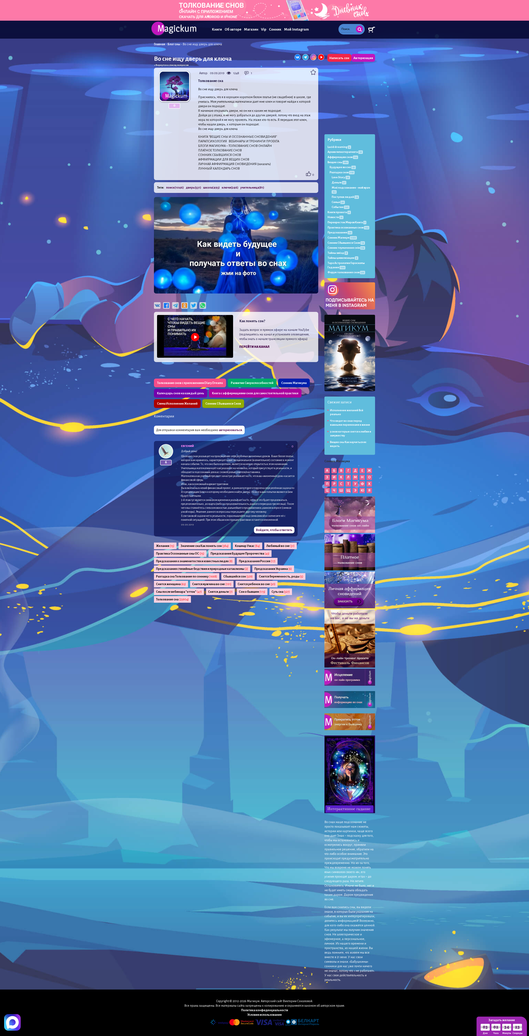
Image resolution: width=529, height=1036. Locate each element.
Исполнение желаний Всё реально (346, 412)
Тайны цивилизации (342, 257)
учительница (252, 187)
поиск (175, 187)
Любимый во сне (280, 546)
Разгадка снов (342, 172)
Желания (165, 546)
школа (211, 187)
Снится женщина (171, 584)
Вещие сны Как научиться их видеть (348, 444)
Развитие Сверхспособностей (252, 383)
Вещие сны (338, 162)
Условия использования (264, 1014)
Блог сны (174, 44)
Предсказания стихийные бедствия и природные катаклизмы (202, 568)
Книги (217, 29)
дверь (193, 187)
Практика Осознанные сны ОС (180, 553)
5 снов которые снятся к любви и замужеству (350, 433)
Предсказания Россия (257, 561)
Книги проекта (339, 212)
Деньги (338, 182)
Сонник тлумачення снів (346, 247)
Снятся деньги (220, 591)
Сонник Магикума (294, 383)
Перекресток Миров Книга (346, 222)
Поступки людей (345, 196)
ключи (230, 187)
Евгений (187, 446)
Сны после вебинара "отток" (179, 591)
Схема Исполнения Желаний (177, 403)
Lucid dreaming (339, 147)
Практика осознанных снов (348, 227)
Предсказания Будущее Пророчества (240, 553)
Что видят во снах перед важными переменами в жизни (350, 422)
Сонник (275, 29)
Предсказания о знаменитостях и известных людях (194, 561)
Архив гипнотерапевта (345, 151)
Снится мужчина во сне (211, 584)
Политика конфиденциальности (264, 1010)
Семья (338, 202)
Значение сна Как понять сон (205, 546)
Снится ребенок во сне (256, 584)
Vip (263, 29)
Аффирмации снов (342, 157)
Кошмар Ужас (247, 546)
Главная (159, 44)
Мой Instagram (296, 29)
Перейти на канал (254, 346)
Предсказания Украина (273, 568)
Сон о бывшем (252, 591)
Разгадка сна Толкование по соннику (186, 576)
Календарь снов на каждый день (180, 393)
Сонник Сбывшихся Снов (223, 403)
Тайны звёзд (337, 252)
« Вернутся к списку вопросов (171, 65)
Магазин (251, 29)
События (340, 207)
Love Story (340, 177)
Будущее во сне (342, 167)
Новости (335, 217)
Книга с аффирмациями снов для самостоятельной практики (255, 393)
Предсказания (339, 232)
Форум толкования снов (346, 272)
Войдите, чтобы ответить (274, 530)
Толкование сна (172, 599)
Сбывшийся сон (238, 576)
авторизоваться (230, 430)
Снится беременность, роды (281, 576)
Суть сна (281, 591)
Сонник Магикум (342, 237)
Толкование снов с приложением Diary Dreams (190, 383)
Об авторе (233, 29)
